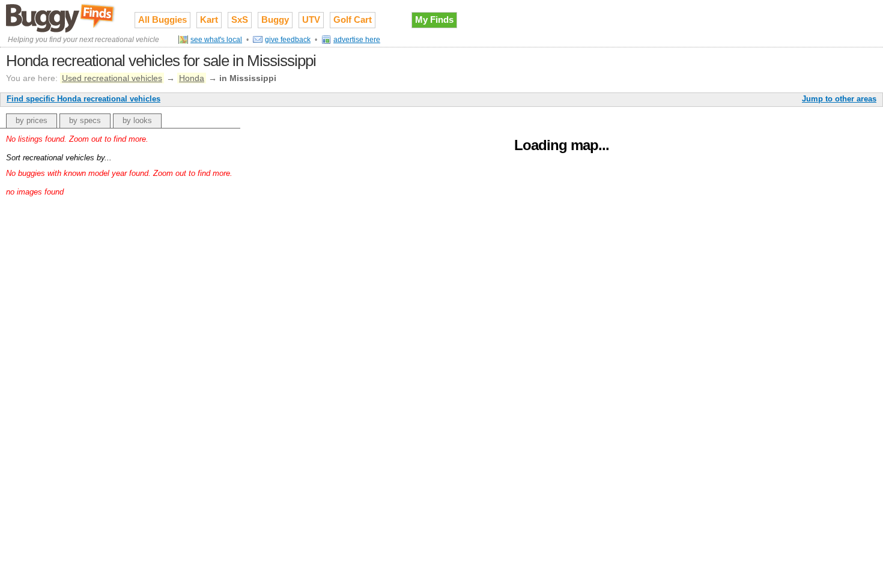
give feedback (288, 39)
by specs (85, 120)
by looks (137, 120)
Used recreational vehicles (112, 78)
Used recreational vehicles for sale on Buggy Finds (61, 17)
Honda (191, 78)
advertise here (356, 39)
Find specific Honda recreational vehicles (83, 98)
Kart (209, 19)
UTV (311, 19)
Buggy (275, 19)
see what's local (216, 39)
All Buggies (162, 19)
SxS (239, 19)
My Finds (434, 19)
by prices (31, 120)
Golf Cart (352, 19)
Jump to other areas (839, 98)
